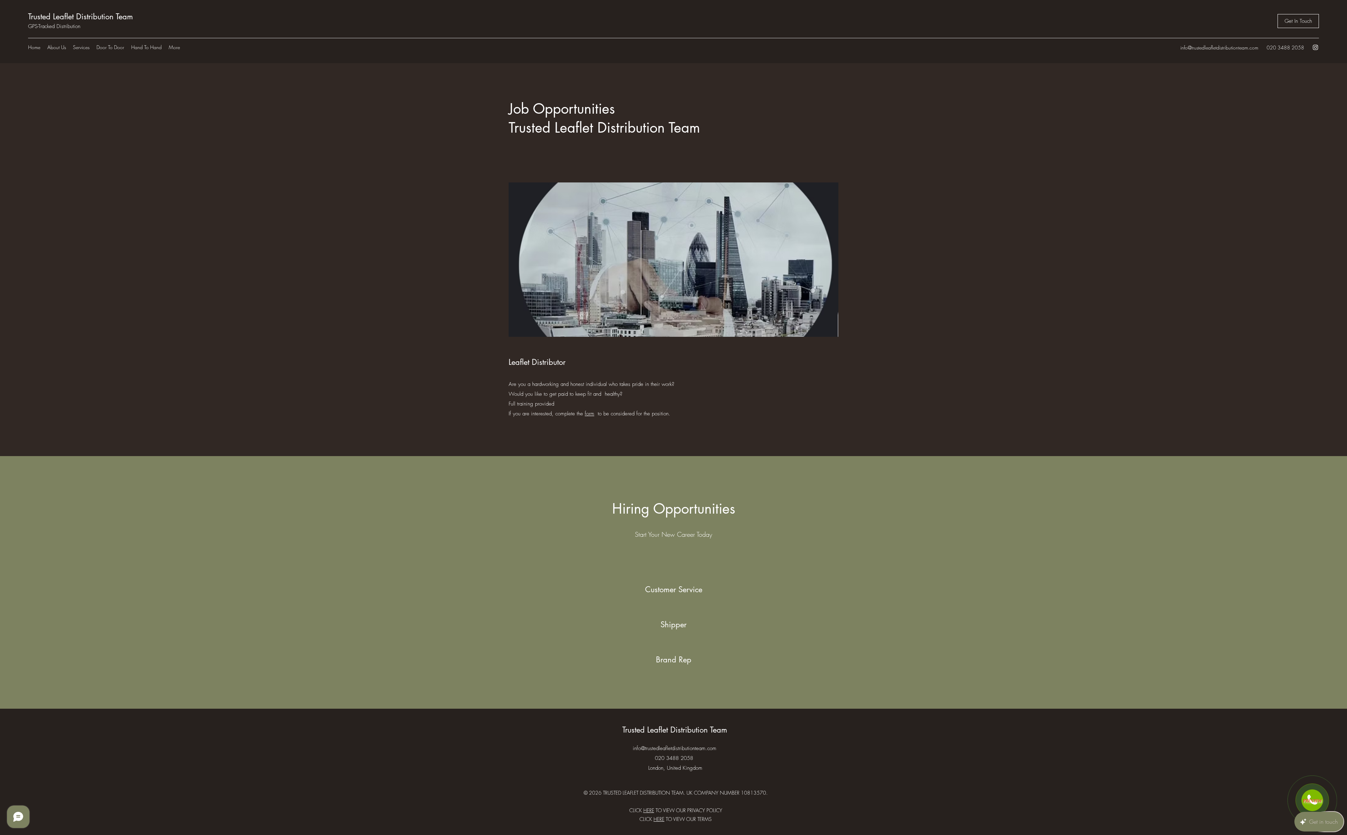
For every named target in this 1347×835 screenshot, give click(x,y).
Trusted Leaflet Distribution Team (80, 16)
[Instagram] (1315, 47)
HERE (659, 819)
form (589, 413)
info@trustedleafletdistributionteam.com (1219, 47)
